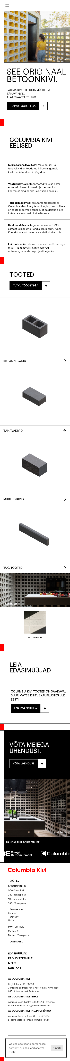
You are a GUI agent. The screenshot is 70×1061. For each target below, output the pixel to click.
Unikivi (11, 920)
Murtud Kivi (14, 930)
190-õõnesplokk (17, 898)
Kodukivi (12, 913)
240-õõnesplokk (17, 903)
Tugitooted (15, 941)
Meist (12, 963)
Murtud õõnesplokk (18, 935)
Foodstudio (10, 603)
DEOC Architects (55, 59)
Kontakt (14, 968)
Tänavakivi (13, 916)
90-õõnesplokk (16, 890)
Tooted (13, 880)
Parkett (47, 6)
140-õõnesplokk (17, 894)
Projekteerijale (20, 958)
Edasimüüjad (17, 953)
